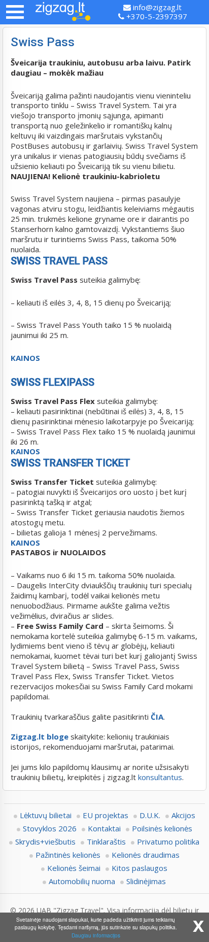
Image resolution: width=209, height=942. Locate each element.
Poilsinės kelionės (162, 828)
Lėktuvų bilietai (46, 815)
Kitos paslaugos (139, 868)
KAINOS (25, 358)
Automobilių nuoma (82, 881)
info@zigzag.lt (156, 7)
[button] (15, 12)
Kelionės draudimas (146, 855)
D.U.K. (150, 815)
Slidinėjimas (146, 881)
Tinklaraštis (106, 841)
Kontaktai (104, 828)
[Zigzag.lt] (62, 12)
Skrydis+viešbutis (45, 841)
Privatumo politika (168, 841)
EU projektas (105, 815)
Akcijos (183, 815)
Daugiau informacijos (96, 935)
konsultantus (160, 777)
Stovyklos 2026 (50, 828)
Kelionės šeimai (73, 868)
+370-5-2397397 (155, 16)
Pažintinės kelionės (68, 855)
